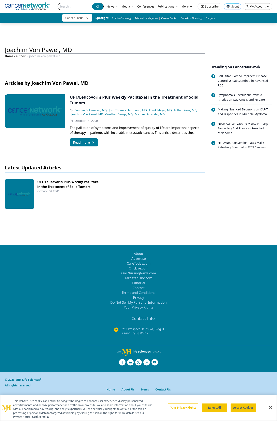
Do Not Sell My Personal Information (138, 302)
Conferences (145, 6)
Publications (166, 6)
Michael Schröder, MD (150, 114)
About (138, 253)
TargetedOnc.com (138, 278)
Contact (139, 288)
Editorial (138, 283)
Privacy (138, 297)
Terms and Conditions (138, 292)
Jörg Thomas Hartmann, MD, (128, 110)
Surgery (210, 18)
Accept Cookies (243, 407)
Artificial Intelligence (146, 18)
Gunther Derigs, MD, (119, 114)
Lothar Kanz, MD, (185, 110)
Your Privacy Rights (138, 307)
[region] (138, 408)
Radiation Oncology (192, 18)
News (110, 6)
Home (9, 56)
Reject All (214, 407)
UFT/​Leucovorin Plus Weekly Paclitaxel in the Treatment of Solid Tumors (68, 184)
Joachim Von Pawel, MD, (87, 114)
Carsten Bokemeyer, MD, (90, 110)
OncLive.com (138, 268)
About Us (128, 389)
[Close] (270, 407)
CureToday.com (138, 263)
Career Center (169, 18)
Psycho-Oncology (121, 18)
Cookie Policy (40, 417)
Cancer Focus (74, 18)
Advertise (138, 258)
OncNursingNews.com (138, 273)
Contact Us (163, 389)
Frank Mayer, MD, (160, 110)
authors (21, 56)
